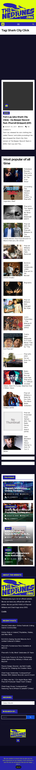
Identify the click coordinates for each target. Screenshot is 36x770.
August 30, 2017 (11, 126)
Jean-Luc (25, 494)
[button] (33, 24)
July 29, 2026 (12, 559)
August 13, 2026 (13, 494)
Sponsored (11, 485)
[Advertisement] (18, 53)
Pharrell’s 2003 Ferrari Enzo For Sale (27, 358)
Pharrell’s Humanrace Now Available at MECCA (17, 555)
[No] (34, 763)
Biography (28, 283)
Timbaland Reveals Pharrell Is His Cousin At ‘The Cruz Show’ (28, 175)
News (6, 113)
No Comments (12, 497)
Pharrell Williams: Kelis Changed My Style (27, 304)
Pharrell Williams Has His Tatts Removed (27, 250)
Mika (22, 126)
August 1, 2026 (12, 537)
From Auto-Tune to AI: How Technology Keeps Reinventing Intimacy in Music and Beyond (16, 659)
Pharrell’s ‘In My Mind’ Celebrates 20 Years (17, 653)
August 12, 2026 (13, 515)
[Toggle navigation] (18, 24)
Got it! (18, 767)
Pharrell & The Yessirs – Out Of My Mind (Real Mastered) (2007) (28, 212)
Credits (3, 611)
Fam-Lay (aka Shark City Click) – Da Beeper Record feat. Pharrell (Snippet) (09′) (17, 120)
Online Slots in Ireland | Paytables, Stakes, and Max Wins (18, 512)
